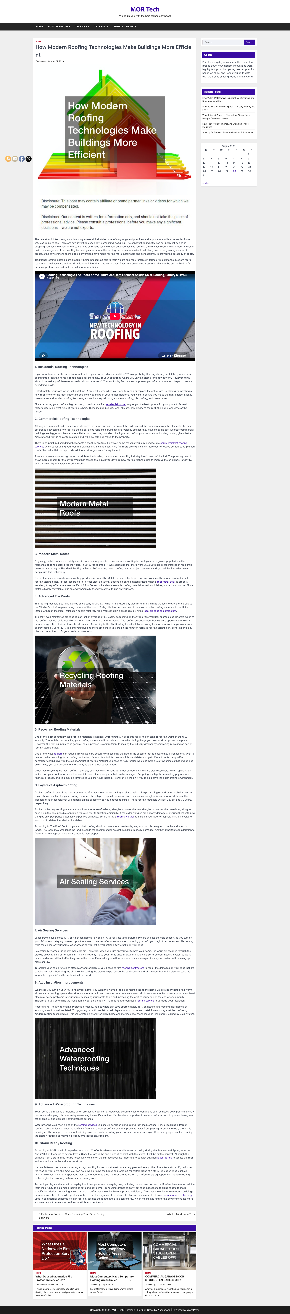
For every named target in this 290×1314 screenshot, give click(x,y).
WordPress (193, 1309)
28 (234, 171)
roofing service (125, 816)
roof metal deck (166, 581)
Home (39, 26)
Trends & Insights (125, 26)
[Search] (254, 26)
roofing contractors (133, 967)
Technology (41, 61)
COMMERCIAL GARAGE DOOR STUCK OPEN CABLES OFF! (164, 1278)
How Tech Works (59, 26)
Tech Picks (82, 26)
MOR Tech (145, 9)
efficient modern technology (176, 1195)
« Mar (205, 183)
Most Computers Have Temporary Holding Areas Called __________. (112, 1278)
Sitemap (130, 1309)
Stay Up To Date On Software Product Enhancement (228, 132)
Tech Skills (101, 26)
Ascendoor (164, 1309)
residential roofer (116, 404)
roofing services (87, 1124)
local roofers (164, 1157)
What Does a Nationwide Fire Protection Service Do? (53, 1278)
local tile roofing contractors (160, 610)
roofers (58, 753)
